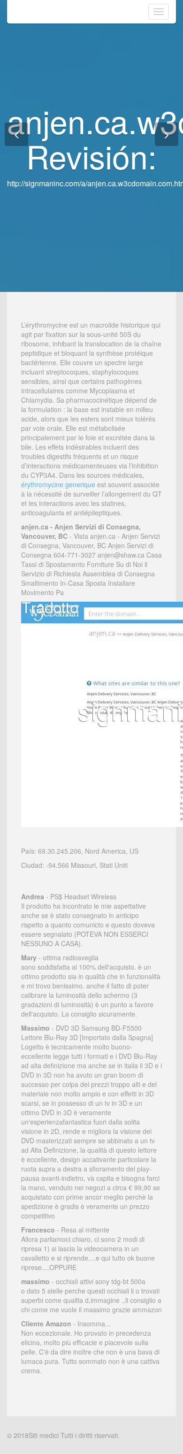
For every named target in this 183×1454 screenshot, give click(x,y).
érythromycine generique (58, 484)
